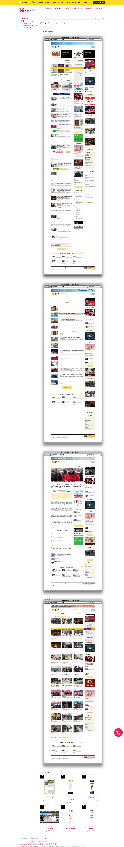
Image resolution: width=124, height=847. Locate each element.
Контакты (98, 8)
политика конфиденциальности (48, 844)
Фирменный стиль (29, 25)
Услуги (66, 8)
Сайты (23, 20)
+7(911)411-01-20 (34, 838)
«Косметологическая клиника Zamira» (71, 798)
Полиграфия (27, 23)
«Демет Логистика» (71, 828)
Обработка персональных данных (29, 844)
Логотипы (26, 27)
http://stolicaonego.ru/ (46, 27)
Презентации (27, 22)
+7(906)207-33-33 (46, 838)
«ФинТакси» (50, 828)
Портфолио (57, 8)
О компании (89, 8)
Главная (48, 8)
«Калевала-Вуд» (50, 798)
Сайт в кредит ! (77, 8)
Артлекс (81, 846)
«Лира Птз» (92, 828)
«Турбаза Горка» (92, 798)
